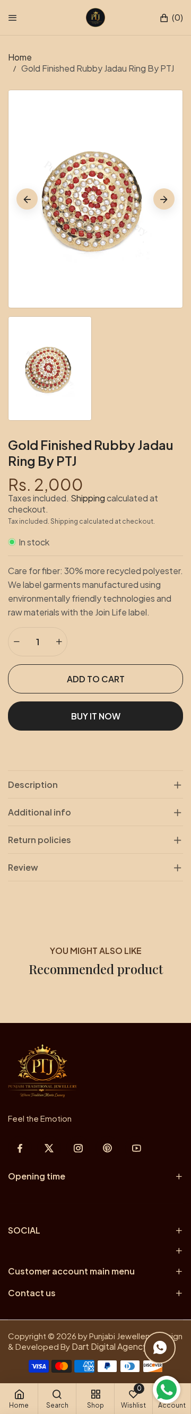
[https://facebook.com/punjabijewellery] (20, 1148)
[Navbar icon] (13, 17)
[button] (171, 18)
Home (20, 57)
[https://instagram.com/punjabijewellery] (78, 1148)
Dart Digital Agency (109, 1346)
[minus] (16, 642)
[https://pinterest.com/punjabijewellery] (107, 1148)
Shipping (88, 498)
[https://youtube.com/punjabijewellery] (137, 1148)
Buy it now (95, 716)
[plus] (59, 642)
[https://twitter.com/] (49, 1148)
